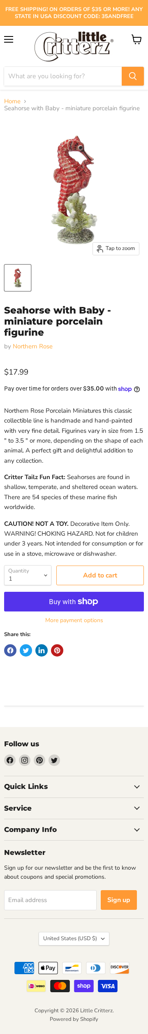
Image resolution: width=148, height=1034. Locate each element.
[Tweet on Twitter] (26, 650)
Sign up (118, 899)
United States (70, 938)
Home (12, 101)
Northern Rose (33, 346)
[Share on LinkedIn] (41, 650)
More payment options (74, 620)
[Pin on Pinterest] (57, 650)
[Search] (133, 76)
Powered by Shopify (74, 1019)
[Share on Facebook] (10, 650)
